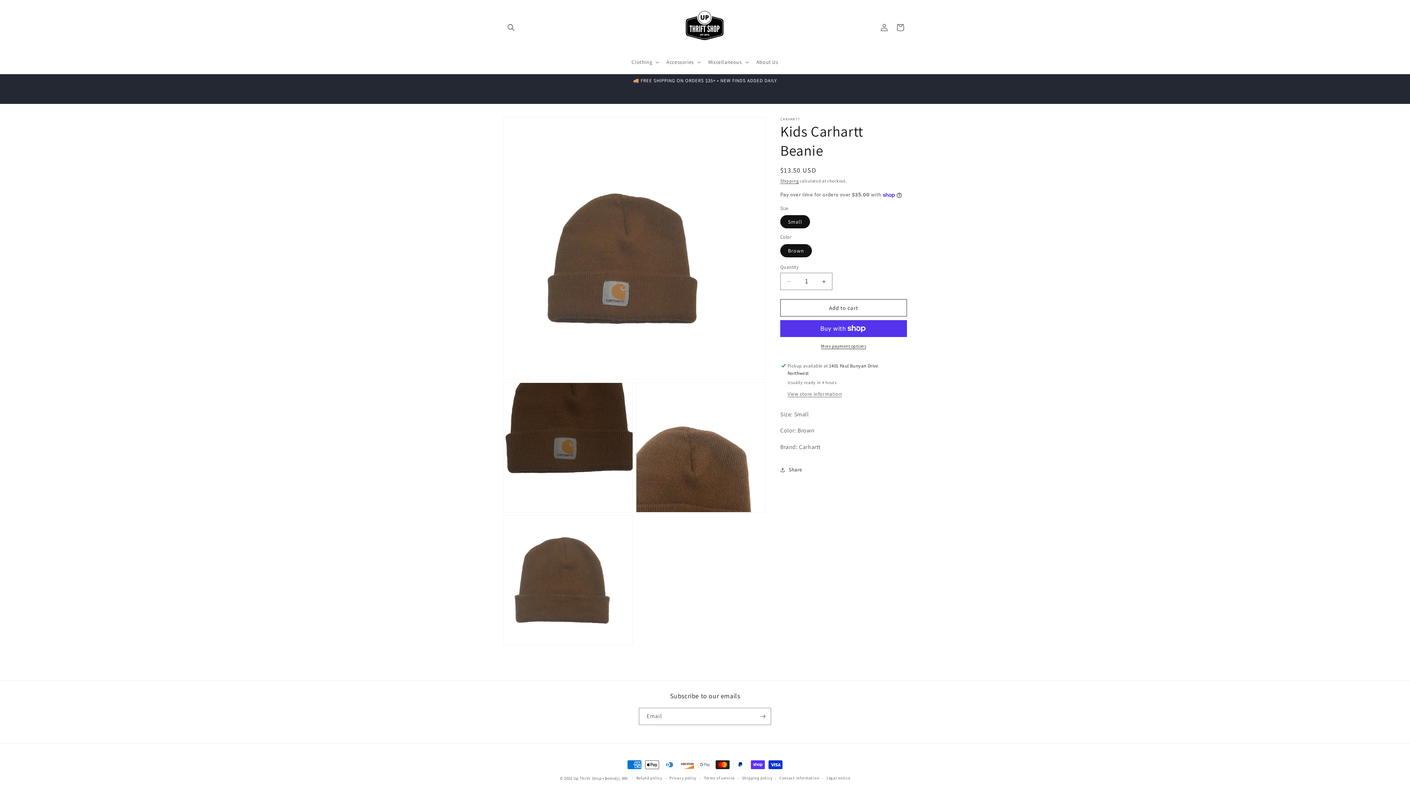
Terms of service (719, 778)
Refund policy (649, 778)
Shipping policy (757, 778)
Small (795, 221)
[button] (511, 27)
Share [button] (795, 469)
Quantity (789, 267)
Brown (796, 250)
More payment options (843, 346)
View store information (815, 394)
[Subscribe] (763, 716)
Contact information (799, 778)
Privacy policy (683, 778)
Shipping (789, 181)
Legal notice (838, 778)
